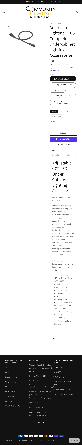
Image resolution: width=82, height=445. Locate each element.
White (63, 112)
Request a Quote (11, 377)
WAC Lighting (58, 377)
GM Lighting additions (62, 389)
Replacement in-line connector (63, 96)
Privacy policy (50, 440)
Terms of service (60, 440)
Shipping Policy (10, 382)
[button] (4, 11)
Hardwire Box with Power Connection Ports (63, 102)
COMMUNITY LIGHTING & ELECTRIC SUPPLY (22, 440)
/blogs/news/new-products (64, 394)
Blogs (7, 372)
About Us (8, 401)
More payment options (63, 144)
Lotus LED (57, 372)
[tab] (57, 150)
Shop (7, 367)
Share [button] (54, 338)
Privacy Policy (10, 391)
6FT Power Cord (57, 91)
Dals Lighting (58, 367)
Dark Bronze (57, 116)
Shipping (52, 64)
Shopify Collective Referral (14, 406)
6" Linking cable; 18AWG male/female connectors (63, 79)
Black (54, 112)
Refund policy (40, 440)
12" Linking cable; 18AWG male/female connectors (63, 85)
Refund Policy (10, 387)
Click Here (56, 198)
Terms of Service (11, 396)
